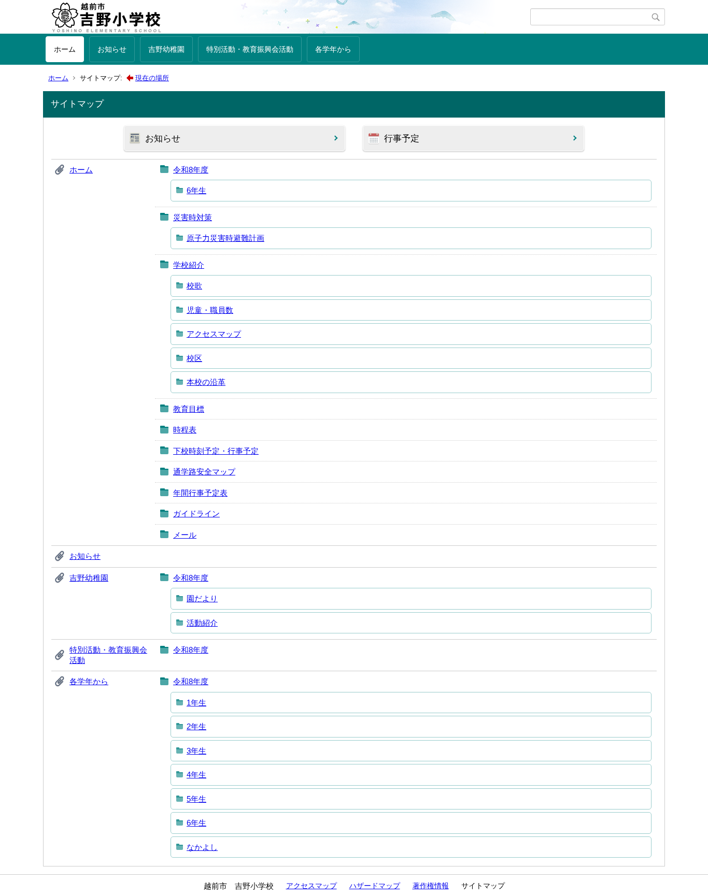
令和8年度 (190, 169)
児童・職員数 (210, 310)
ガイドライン (196, 513)
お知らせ (111, 49)
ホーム (65, 49)
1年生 (196, 702)
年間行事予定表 (200, 492)
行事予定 (401, 138)
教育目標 (188, 408)
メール (184, 534)
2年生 (196, 726)
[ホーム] (288, 17)
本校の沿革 (206, 382)
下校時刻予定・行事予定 (216, 450)
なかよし (202, 847)
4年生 (196, 774)
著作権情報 (431, 885)
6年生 (196, 190)
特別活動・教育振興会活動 (249, 49)
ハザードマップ (374, 885)
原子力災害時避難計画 (225, 238)
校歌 (194, 285)
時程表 (184, 429)
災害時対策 (192, 217)
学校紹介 (188, 265)
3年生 (196, 750)
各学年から (333, 49)
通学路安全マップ (204, 471)
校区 (194, 358)
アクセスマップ (214, 333)
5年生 (196, 798)
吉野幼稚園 (166, 49)
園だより (202, 598)
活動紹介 (202, 622)
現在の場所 (152, 78)
